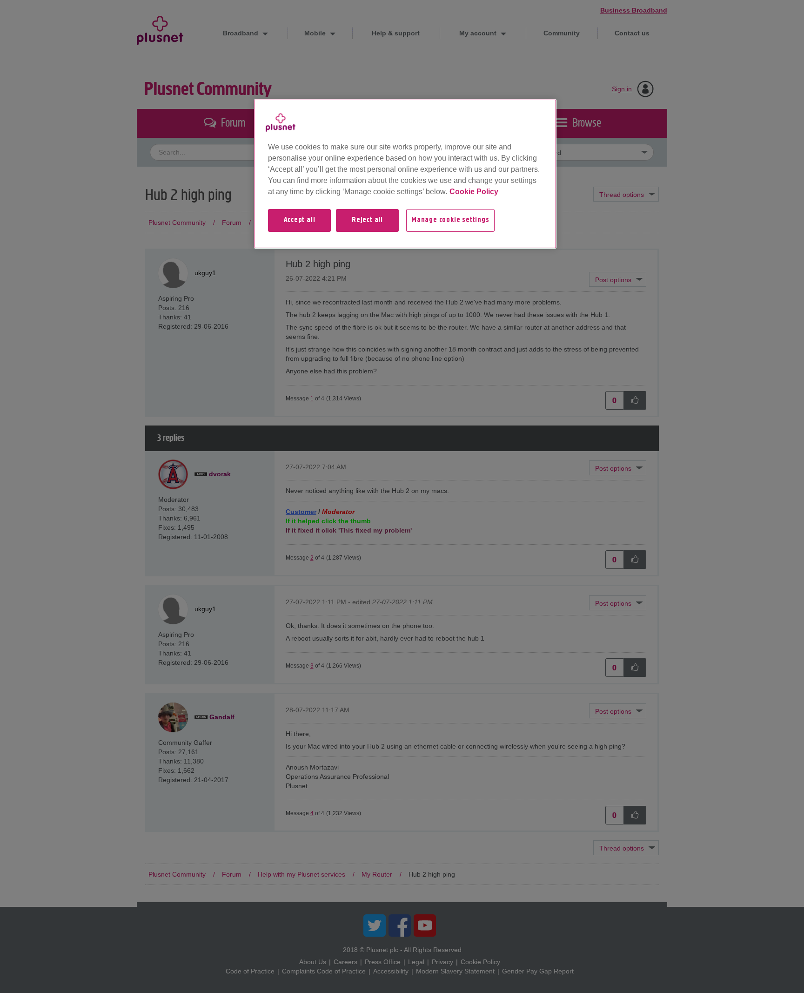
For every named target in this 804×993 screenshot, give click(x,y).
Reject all (367, 220)
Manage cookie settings (450, 220)
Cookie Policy (473, 192)
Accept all (299, 220)
